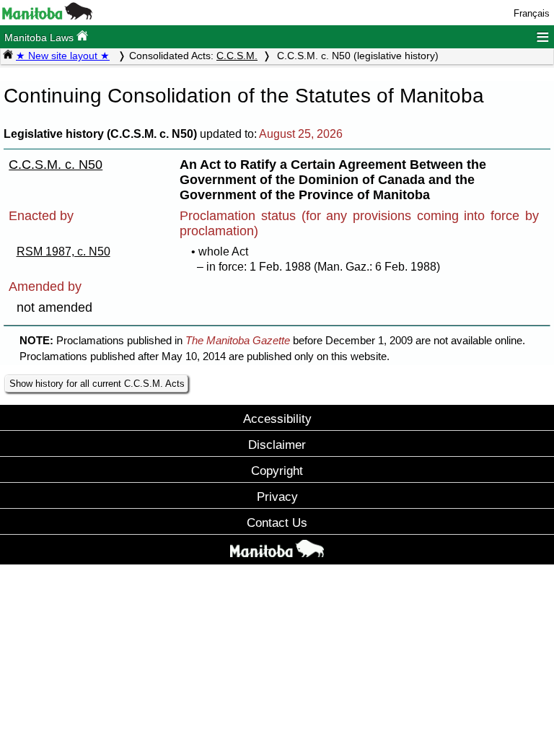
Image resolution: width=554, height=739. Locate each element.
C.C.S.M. (237, 55)
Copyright (277, 470)
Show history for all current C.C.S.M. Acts (97, 383)
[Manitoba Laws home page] (8, 55)
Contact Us (277, 522)
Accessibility (277, 418)
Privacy (277, 496)
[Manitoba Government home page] (277, 551)
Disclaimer (277, 444)
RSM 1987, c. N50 (63, 251)
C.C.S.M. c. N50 (55, 164)
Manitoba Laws (40, 37)
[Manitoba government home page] (47, 16)
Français (532, 13)
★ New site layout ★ (63, 55)
